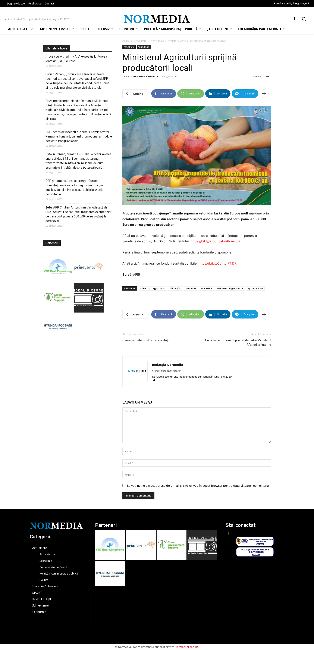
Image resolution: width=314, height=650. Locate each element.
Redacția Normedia (145, 76)
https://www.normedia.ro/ (166, 370)
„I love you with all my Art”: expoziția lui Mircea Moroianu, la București (76, 59)
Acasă (126, 41)
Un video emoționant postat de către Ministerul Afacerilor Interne (238, 342)
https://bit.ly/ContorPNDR (217, 263)
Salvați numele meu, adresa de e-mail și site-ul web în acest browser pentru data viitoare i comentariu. (198, 485)
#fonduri (191, 288)
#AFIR (143, 288)
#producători (255, 288)
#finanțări (175, 288)
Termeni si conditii (187, 647)
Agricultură (157, 41)
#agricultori (158, 288)
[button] (304, 19)
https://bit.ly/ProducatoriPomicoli (215, 241)
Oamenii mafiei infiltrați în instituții (145, 340)
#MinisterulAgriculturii (230, 288)
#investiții (206, 288)
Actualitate (140, 41)
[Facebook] (295, 19)
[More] (264, 93)
